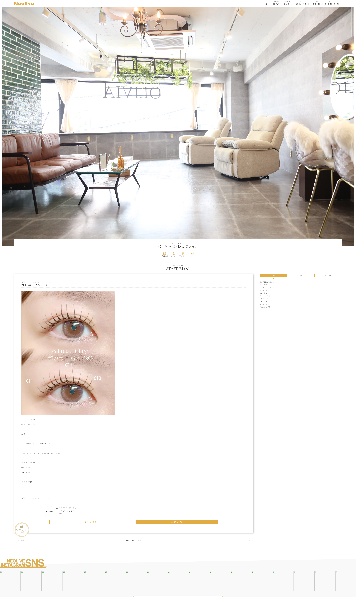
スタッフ (173, 256)
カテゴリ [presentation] (300, 276)
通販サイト (183, 256)
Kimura (262, 299)
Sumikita (262, 304)
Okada (262, 290)
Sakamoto (263, 296)
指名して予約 (178, 522)
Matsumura (263, 307)
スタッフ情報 (91, 522)
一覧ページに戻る (134, 540)
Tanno (262, 301)
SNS (192, 256)
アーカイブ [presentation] (328, 276)
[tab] (273, 276)
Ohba (261, 293)
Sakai (261, 285)
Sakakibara (263, 287)
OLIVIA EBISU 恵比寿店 (267, 282)
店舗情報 (165, 256)
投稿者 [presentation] (273, 276)
